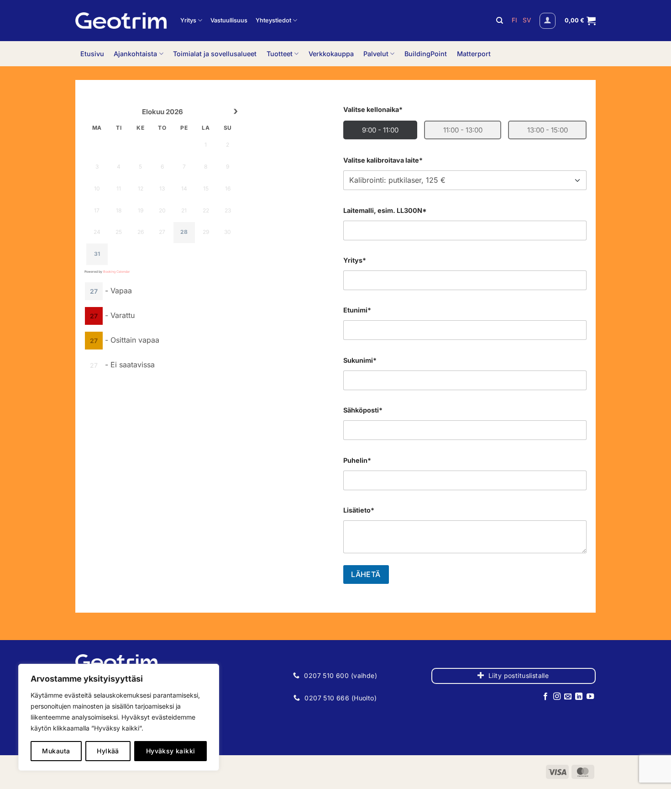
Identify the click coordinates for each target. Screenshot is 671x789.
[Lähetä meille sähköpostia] (567, 697)
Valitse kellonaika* (373, 109)
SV (527, 20)
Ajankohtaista (135, 54)
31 (97, 253)
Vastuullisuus (228, 20)
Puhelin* (357, 460)
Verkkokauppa (331, 54)
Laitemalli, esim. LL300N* (385, 210)
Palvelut (375, 54)
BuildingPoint (425, 54)
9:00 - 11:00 (380, 130)
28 (184, 231)
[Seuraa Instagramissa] (556, 697)
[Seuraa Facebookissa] (545, 697)
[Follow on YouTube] (590, 697)
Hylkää (108, 751)
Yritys (188, 20)
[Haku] (499, 20)
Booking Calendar (116, 272)
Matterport (474, 54)
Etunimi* (357, 310)
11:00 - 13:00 (462, 130)
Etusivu (92, 54)
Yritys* (354, 260)
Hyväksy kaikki (170, 751)
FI (515, 20)
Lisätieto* (358, 510)
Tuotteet (280, 54)
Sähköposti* (363, 410)
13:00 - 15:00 (547, 130)
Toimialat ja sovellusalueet (215, 54)
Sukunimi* (360, 360)
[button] (548, 21)
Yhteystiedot (273, 20)
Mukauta (56, 751)
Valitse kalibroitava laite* (383, 160)
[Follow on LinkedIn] (578, 697)
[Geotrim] (121, 20)
